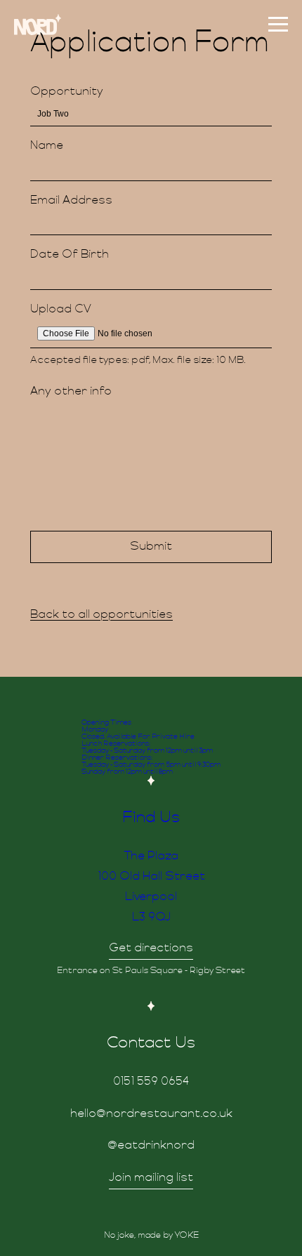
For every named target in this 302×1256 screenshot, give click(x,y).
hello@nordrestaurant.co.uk (151, 1114)
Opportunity (66, 92)
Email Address (71, 200)
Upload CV (60, 309)
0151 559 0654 (151, 1082)
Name (46, 146)
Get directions (151, 948)
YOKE (187, 1235)
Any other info (71, 391)
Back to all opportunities (101, 615)
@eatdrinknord (151, 1145)
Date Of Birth (69, 254)
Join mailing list (151, 1178)
